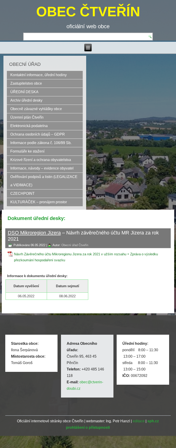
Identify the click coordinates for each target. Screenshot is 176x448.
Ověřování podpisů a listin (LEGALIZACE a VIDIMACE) (43, 181)
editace (139, 421)
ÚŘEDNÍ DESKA (24, 92)
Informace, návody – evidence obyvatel (42, 168)
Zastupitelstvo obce (26, 83)
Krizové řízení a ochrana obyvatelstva (40, 160)
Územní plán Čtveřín (27, 117)
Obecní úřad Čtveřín (74, 245)
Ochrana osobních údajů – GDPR (37, 134)
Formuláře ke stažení (27, 151)
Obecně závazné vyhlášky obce (36, 109)
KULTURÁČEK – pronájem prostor (38, 202)
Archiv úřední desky (26, 100)
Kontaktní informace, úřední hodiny (38, 75)
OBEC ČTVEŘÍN (88, 11)
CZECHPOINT (22, 193)
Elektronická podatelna (29, 126)
